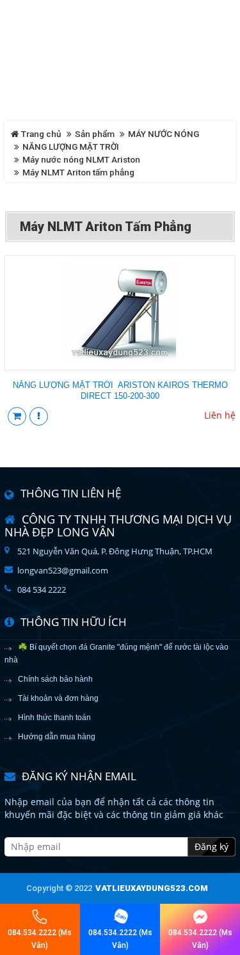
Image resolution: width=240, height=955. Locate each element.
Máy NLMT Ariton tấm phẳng (78, 172)
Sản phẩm (95, 134)
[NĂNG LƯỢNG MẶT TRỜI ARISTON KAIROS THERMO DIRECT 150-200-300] (120, 312)
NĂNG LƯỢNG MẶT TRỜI (70, 146)
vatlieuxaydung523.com (151, 888)
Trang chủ (40, 134)
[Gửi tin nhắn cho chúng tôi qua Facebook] (200, 916)
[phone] (39, 916)
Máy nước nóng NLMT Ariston (81, 159)
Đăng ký (211, 847)
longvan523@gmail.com (62, 570)
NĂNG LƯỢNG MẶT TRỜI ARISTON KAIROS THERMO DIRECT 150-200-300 (120, 390)
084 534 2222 (41, 589)
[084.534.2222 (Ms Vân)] (120, 916)
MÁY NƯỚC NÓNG (163, 134)
